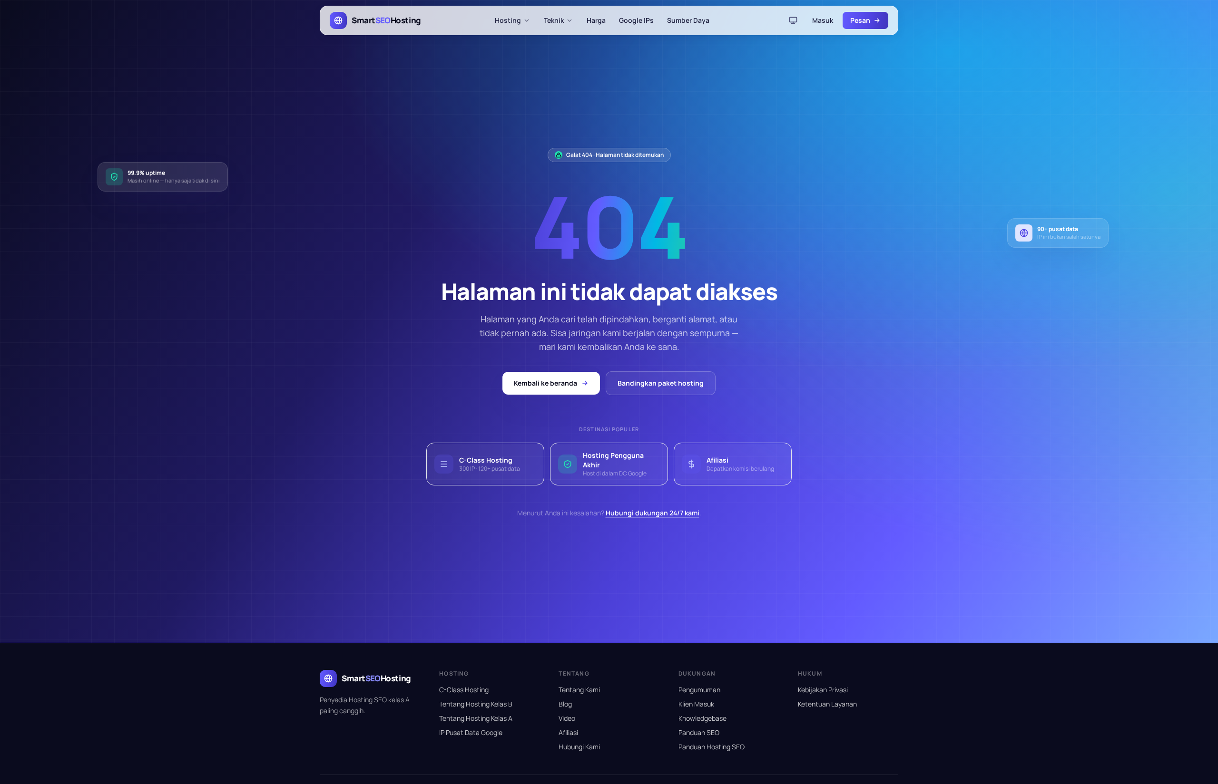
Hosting (508, 20)
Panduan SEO (698, 732)
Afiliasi (568, 732)
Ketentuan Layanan (827, 703)
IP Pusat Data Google (470, 732)
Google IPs (636, 20)
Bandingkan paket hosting (661, 382)
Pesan (860, 20)
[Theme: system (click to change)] (793, 20)
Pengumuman (699, 689)
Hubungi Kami (579, 746)
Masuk (822, 20)
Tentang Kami (579, 689)
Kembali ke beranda (545, 382)
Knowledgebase (702, 718)
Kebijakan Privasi (823, 689)
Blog (565, 703)
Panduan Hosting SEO (711, 746)
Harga (596, 20)
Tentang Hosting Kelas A (475, 718)
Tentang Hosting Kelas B (475, 703)
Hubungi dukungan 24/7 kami (652, 512)
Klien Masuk (696, 703)
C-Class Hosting (464, 689)
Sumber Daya (688, 20)
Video (567, 718)
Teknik (554, 20)
